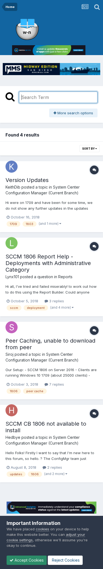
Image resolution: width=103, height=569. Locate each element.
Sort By (88, 148)
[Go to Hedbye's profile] (11, 410)
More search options (74, 113)
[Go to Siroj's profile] (11, 327)
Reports (65, 276)
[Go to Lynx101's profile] (11, 243)
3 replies (56, 301)
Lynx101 (12, 276)
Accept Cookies (28, 560)
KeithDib (12, 187)
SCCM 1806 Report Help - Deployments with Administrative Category (48, 263)
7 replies (56, 384)
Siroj (9, 354)
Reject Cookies (65, 560)
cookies (42, 529)
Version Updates (27, 180)
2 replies (54, 467)
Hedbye (12, 437)
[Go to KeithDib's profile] (11, 167)
